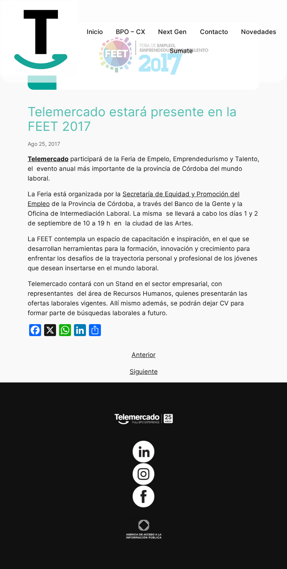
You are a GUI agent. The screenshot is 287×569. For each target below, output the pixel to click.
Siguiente (144, 371)
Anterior (143, 355)
